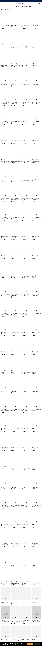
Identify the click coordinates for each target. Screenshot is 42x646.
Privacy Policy (16, 644)
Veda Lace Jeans (36, 63)
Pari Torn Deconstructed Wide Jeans (15, 621)
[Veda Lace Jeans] (36, 56)
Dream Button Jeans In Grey (5, 180)
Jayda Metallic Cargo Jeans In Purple (14, 84)
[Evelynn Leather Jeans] (16, 171)
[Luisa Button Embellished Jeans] (26, 75)
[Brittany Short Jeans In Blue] (5, 37)
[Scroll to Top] (40, 640)
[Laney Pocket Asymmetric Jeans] (26, 152)
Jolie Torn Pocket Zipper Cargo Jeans (36, 621)
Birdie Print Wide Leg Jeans (35, 141)
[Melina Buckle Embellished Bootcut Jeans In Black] (16, 152)
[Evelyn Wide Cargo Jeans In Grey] (5, 75)
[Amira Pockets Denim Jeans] (16, 94)
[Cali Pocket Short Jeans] (5, 190)
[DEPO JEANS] (21, 3)
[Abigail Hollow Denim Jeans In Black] (26, 114)
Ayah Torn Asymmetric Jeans (5, 621)
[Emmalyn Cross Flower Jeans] (5, 133)
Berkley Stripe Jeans (15, 121)
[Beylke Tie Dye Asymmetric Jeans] (36, 37)
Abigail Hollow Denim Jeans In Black (24, 122)
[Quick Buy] (5, 23)
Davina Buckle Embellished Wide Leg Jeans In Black (15, 199)
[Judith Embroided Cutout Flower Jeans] (36, 190)
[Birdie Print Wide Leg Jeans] (36, 133)
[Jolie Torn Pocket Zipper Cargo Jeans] (36, 612)
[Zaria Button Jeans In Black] (36, 114)
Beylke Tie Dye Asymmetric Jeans (36, 45)
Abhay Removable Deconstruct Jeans (36, 26)
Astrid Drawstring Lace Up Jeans (15, 602)
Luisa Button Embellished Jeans (25, 84)
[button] (40, 3)
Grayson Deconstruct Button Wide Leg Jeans (15, 640)
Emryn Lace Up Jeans (4, 640)
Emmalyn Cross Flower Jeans (4, 141)
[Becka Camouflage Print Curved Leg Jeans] (16, 37)
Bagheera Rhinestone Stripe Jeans (15, 26)
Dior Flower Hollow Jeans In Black (15, 141)
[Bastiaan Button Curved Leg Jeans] (26, 37)
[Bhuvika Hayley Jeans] (26, 593)
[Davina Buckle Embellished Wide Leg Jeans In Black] (16, 190)
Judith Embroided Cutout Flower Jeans (36, 199)
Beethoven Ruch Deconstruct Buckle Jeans (15, 64)
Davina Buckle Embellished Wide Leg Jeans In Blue (25, 180)
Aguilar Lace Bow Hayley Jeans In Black (5, 26)
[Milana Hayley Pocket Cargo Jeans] (5, 114)
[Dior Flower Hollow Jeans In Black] (16, 133)
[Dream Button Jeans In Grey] (5, 171)
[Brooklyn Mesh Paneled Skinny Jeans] (36, 75)
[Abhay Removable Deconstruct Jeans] (36, 18)
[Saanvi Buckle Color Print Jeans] (36, 593)
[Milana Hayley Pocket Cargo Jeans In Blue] (5, 152)
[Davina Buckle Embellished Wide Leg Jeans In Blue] (26, 171)
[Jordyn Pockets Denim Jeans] (26, 18)
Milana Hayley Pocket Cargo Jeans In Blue (5, 160)
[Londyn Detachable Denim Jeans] (5, 94)
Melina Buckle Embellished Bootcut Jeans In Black (16, 160)
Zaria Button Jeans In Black (36, 122)
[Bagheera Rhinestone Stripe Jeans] (16, 18)
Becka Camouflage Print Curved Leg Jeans (15, 45)
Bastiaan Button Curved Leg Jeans (25, 45)
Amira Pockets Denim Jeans (14, 103)
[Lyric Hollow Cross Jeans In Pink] (36, 94)
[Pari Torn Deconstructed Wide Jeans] (16, 612)
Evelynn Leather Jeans (15, 180)
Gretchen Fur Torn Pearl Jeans (36, 640)
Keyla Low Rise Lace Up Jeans (26, 199)
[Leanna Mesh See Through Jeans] (5, 593)
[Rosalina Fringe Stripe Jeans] (26, 632)
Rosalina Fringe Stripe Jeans (25, 640)
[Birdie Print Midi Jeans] (26, 133)
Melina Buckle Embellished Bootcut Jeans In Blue (36, 160)
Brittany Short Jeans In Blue (5, 45)
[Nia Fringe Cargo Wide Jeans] (36, 171)
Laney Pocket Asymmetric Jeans (25, 160)
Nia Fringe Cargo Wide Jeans (36, 180)
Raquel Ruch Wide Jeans (25, 621)
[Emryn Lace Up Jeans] (5, 632)
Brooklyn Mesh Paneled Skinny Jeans (35, 84)
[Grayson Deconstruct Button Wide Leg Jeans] (16, 632)
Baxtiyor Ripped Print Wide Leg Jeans (4, 64)
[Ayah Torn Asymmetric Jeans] (5, 612)
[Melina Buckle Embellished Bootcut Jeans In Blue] (36, 152)
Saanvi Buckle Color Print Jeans (36, 602)
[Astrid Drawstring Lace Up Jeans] (16, 593)
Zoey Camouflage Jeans (25, 103)
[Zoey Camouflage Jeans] (26, 94)
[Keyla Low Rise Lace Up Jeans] (26, 190)
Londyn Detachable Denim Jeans (5, 103)
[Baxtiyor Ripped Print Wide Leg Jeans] (5, 56)
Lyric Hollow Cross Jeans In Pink (36, 103)
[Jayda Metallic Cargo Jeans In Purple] (16, 75)
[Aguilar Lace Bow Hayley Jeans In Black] (5, 18)
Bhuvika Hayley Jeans (25, 602)
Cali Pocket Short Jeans (5, 199)
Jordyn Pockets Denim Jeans (24, 26)
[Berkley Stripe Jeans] (16, 114)
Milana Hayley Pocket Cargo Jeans (5, 122)
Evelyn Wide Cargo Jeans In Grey (5, 84)
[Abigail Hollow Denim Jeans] (26, 56)
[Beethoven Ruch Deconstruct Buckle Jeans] (16, 56)
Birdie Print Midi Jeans (25, 141)
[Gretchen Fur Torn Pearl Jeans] (36, 632)
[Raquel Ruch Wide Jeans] (26, 612)
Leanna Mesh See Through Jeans (5, 602)
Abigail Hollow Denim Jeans (24, 64)
